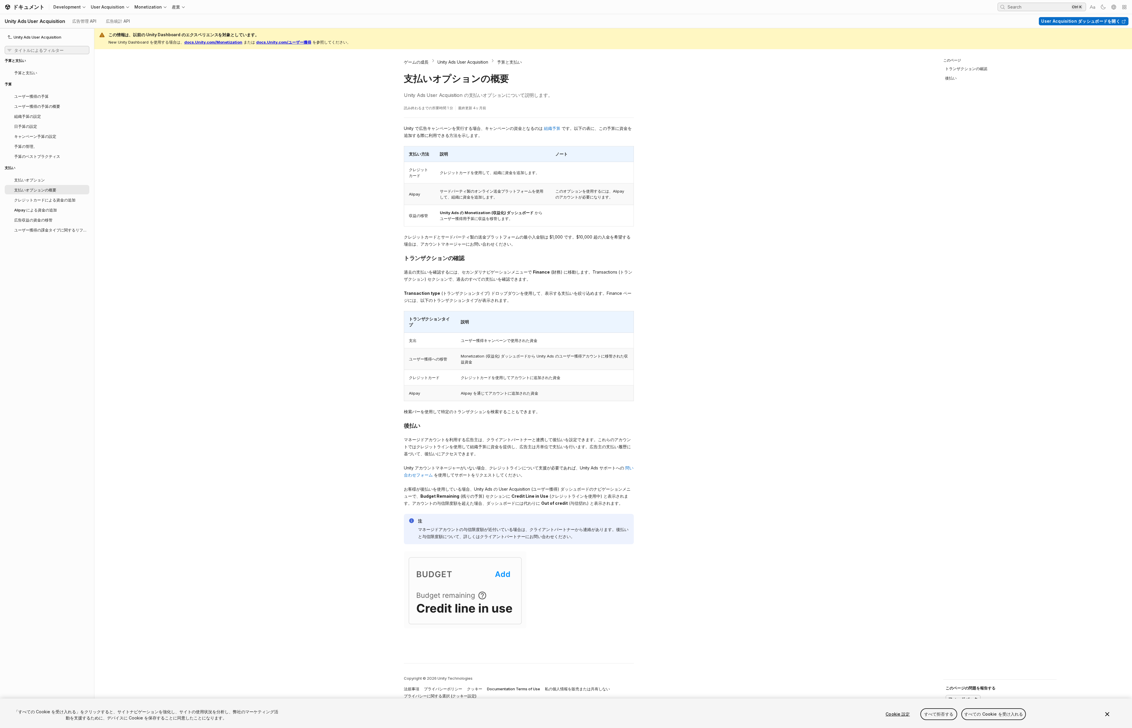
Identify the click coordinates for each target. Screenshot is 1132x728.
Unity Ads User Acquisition (462, 61)
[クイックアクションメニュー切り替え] (1124, 7)
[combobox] (1039, 7)
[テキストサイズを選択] (1092, 7)
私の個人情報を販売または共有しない (577, 688)
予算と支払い (509, 61)
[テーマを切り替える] (1103, 7)
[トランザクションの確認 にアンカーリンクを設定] (399, 258)
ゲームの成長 (416, 61)
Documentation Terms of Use (513, 688)
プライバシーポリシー (443, 688)
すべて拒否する (938, 714)
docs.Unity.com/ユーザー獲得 (283, 42)
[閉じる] (1107, 714)
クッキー (474, 688)
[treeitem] (47, 72)
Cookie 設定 (898, 714)
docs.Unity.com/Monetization (213, 42)
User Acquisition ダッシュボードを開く (1080, 21)
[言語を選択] (1114, 7)
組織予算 (552, 128)
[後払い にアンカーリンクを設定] (399, 425)
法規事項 (411, 688)
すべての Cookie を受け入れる (993, 714)
